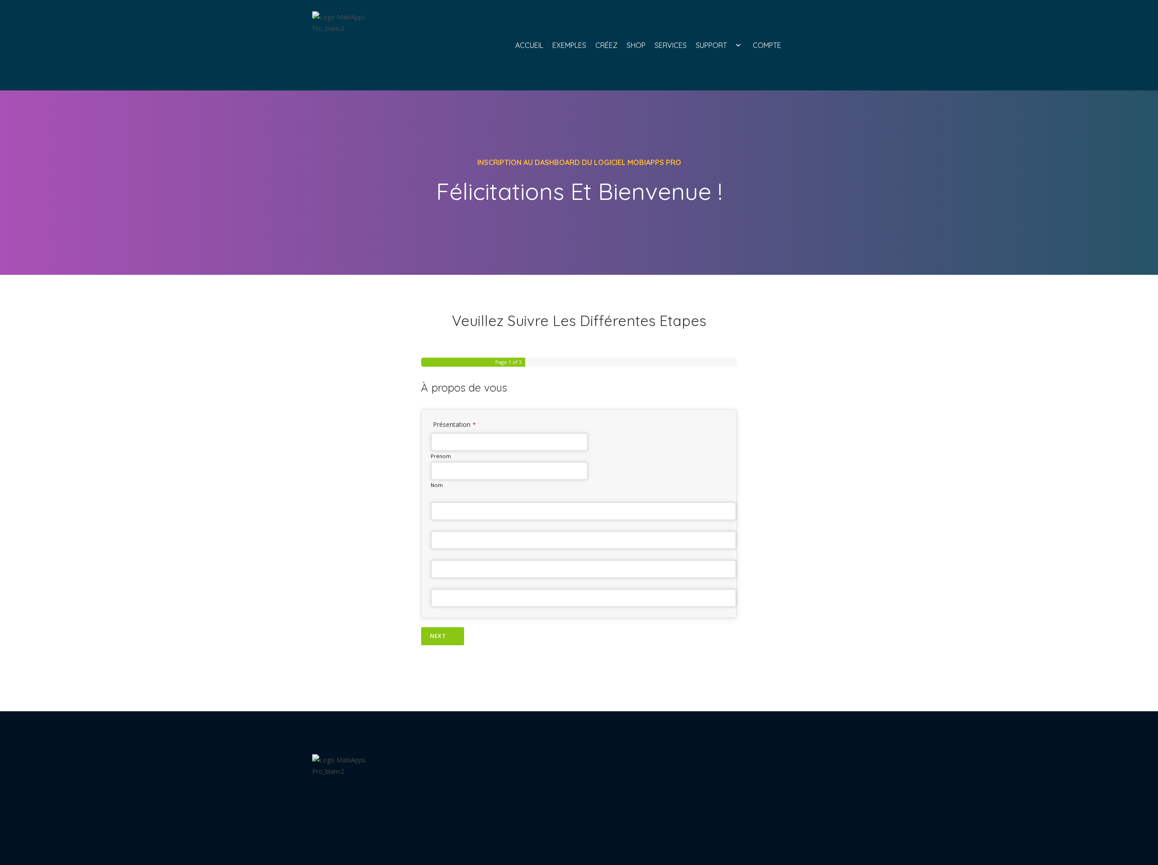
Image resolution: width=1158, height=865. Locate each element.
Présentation (454, 424)
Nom (437, 485)
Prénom (441, 456)
